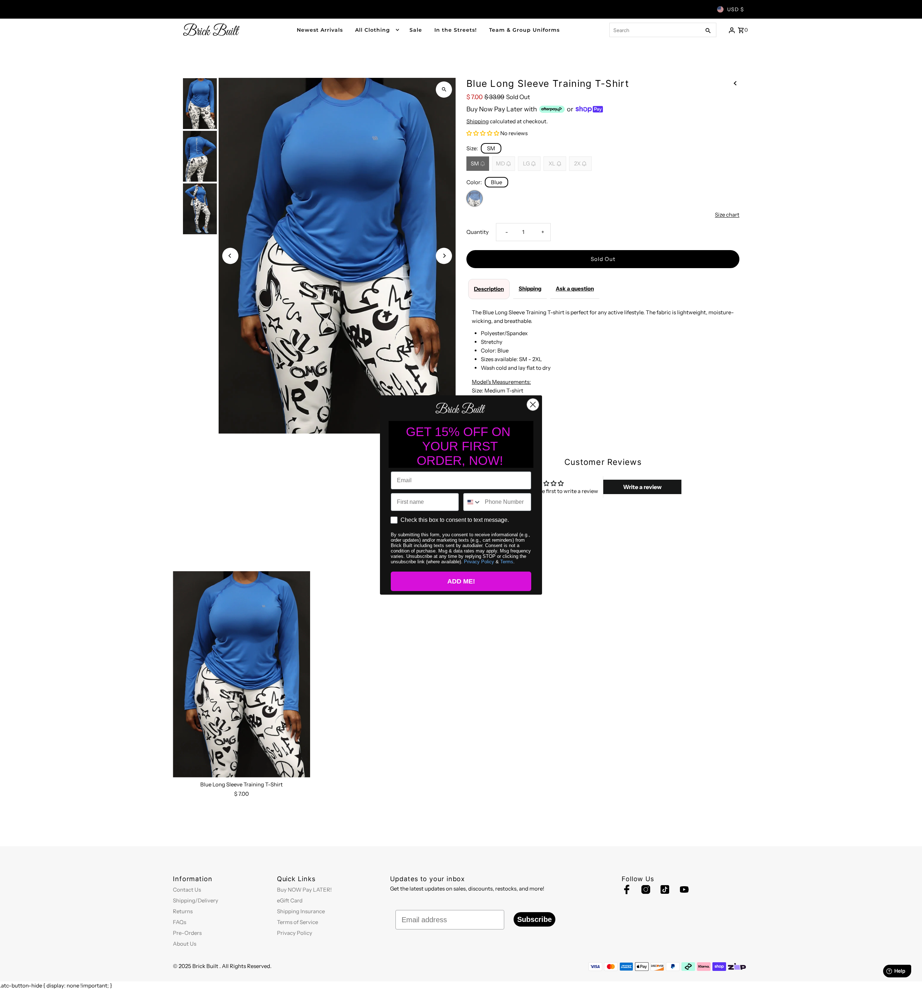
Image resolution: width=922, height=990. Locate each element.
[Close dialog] (533, 404)
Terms (506, 561)
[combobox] (472, 502)
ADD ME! (461, 581)
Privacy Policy (479, 561)
